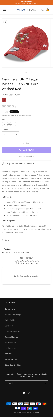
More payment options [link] (26, 156)
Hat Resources (10, 348)
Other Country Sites (13, 365)
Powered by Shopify (33, 412)
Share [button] (7, 240)
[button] (4, 9)
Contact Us (9, 326)
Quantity (5, 129)
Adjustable (10, 124)
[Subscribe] (45, 383)
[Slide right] (32, 72)
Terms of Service (11, 337)
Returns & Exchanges (13, 314)
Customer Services (12, 331)
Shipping (13, 115)
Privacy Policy (10, 342)
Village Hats (22, 412)
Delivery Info (10, 309)
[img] (8, 106)
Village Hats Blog (11, 359)
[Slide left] (21, 72)
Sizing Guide (10, 320)
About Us (8, 354)
